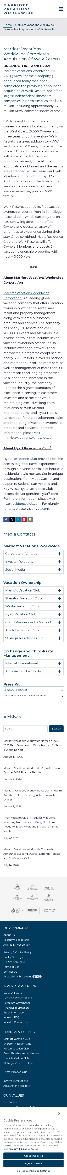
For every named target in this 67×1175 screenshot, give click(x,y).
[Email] (30, 519)
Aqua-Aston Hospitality (17, 1085)
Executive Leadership (16, 939)
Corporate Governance (17, 1002)
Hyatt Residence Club (20, 459)
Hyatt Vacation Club (15, 1072)
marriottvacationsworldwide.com (29, 438)
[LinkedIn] (18, 519)
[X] (12, 519)
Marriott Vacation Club (16, 1038)
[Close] (57, 1112)
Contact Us (10, 971)
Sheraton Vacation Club (17, 1043)
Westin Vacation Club (16, 1048)
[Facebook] (6, 519)
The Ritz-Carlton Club (16, 1058)
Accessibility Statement (17, 976)
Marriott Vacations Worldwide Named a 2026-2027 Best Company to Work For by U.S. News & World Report (32, 745)
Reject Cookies (33, 1163)
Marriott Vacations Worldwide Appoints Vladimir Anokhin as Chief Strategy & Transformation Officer (33, 795)
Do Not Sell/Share (14, 962)
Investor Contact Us (15, 1022)
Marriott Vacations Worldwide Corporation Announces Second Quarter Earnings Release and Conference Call (31, 854)
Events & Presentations (17, 998)
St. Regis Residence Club (18, 1063)
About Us (9, 935)
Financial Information (16, 1007)
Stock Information (14, 1012)
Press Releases (12, 993)
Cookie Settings (13, 957)
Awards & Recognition (16, 944)
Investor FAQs (12, 1017)
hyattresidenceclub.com (22, 504)
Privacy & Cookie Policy (17, 952)
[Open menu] (61, 9)
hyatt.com (41, 509)
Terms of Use (11, 966)
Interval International (16, 1081)
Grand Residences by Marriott (21, 1053)
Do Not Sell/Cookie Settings (33, 1170)
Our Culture (10, 1102)
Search (56, 728)
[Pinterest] (24, 519)
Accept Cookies (33, 1155)
